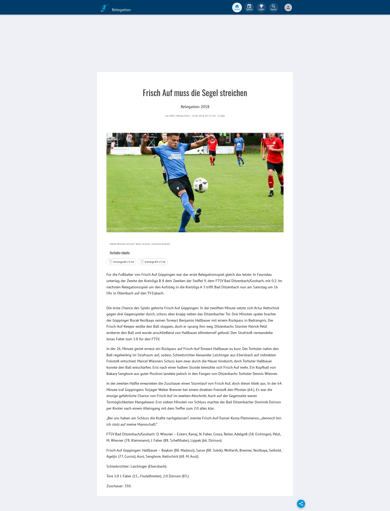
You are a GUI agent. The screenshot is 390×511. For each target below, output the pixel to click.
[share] (301, 504)
